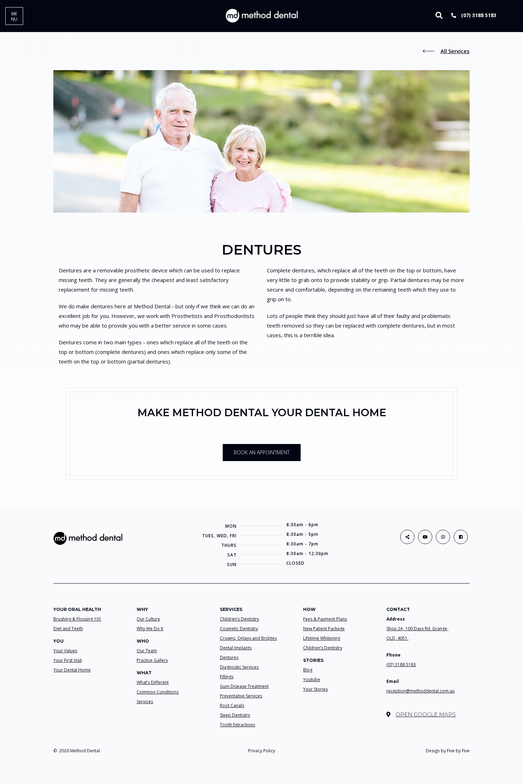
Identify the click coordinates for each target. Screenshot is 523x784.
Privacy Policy (261, 751)
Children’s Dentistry (239, 619)
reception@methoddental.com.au (420, 691)
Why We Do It (150, 629)
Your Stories (315, 689)
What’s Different (153, 682)
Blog (307, 670)
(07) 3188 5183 (478, 15)
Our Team (147, 651)
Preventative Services (241, 696)
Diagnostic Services (239, 667)
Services (145, 702)
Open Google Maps (426, 714)
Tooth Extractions (237, 725)
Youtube (311, 679)
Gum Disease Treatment (244, 686)
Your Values (65, 651)
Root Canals (232, 705)
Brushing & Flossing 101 (77, 619)
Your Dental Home (72, 670)
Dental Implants (236, 648)
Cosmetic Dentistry (239, 629)
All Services (455, 50)
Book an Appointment (262, 452)
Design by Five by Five (448, 751)
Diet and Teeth (68, 629)
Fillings (226, 677)
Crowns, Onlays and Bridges (248, 638)
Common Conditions (158, 692)
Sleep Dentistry (235, 715)
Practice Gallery (152, 660)
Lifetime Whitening (321, 638)
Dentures (229, 657)
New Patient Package (324, 629)
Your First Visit (67, 660)
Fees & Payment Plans (325, 619)
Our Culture (148, 619)
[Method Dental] (262, 15)
